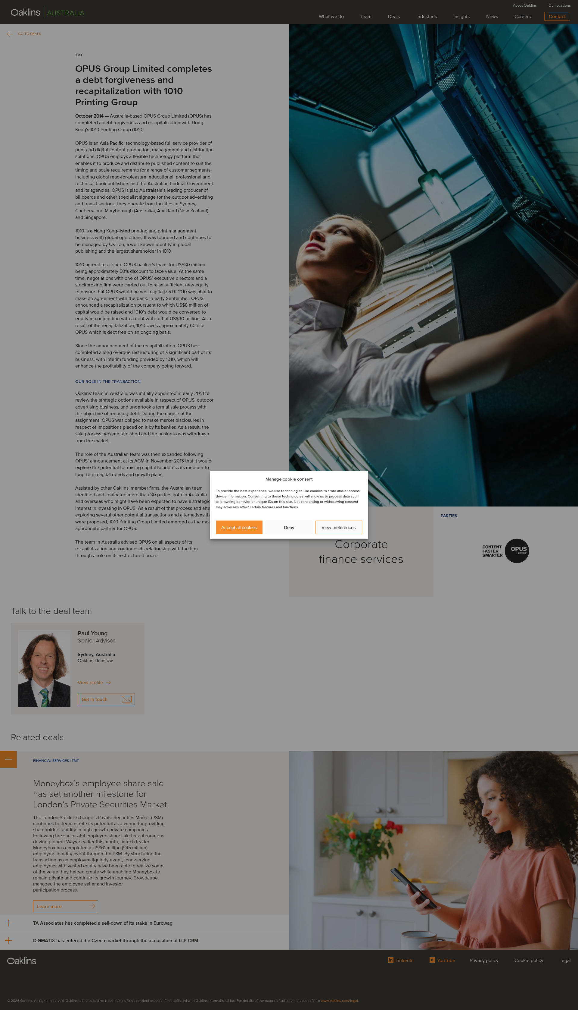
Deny (289, 527)
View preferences (339, 527)
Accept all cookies (239, 527)
